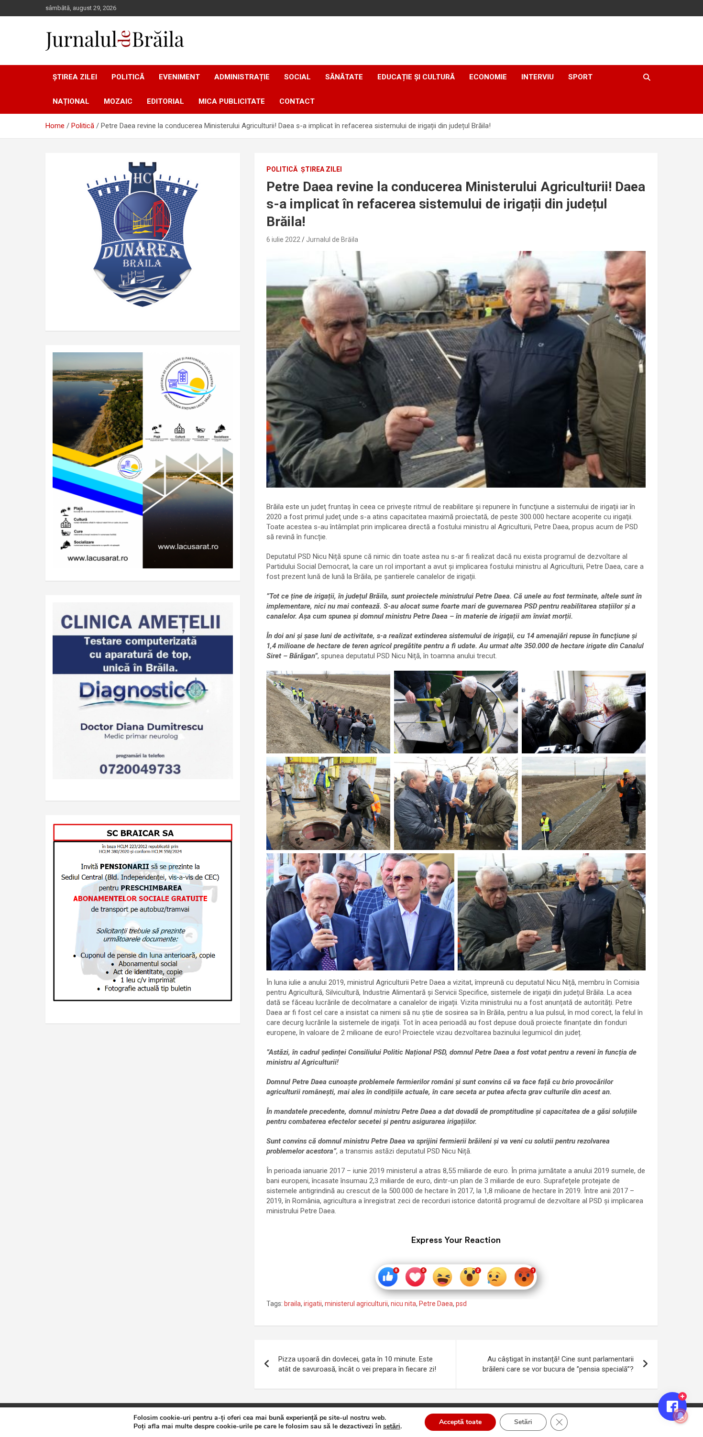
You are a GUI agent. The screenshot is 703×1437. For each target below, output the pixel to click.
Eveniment (179, 77)
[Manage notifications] (680, 1416)
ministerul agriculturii (356, 1303)
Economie (488, 77)
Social (297, 77)
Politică (127, 77)
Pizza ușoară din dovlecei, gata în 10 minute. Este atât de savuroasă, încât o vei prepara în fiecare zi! (357, 1364)
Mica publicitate (231, 101)
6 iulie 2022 (283, 239)
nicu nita (403, 1303)
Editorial (165, 101)
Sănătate (344, 77)
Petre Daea (436, 1303)
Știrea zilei (75, 77)
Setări (523, 1421)
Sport (580, 77)
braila (292, 1303)
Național (71, 101)
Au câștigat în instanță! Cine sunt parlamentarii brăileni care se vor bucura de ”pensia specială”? (558, 1364)
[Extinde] (220, 615)
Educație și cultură (416, 77)
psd (461, 1303)
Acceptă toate (460, 1421)
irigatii (313, 1303)
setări (391, 1426)
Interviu (537, 77)
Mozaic (118, 101)
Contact (297, 101)
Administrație (242, 77)
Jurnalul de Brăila (332, 239)
